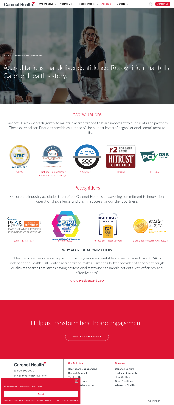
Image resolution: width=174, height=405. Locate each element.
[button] (76, 381)
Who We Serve (46, 4)
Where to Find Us (125, 385)
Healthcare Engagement (82, 369)
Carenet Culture (124, 369)
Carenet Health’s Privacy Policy (67, 400)
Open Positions (124, 381)
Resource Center (86, 4)
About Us (106, 4)
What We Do (66, 4)
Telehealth (74, 377)
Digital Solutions (78, 381)
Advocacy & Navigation (81, 385)
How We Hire (122, 377)
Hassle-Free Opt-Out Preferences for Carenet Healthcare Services (27, 400)
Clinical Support (77, 373)
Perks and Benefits (126, 373)
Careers (121, 4)
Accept (41, 394)
